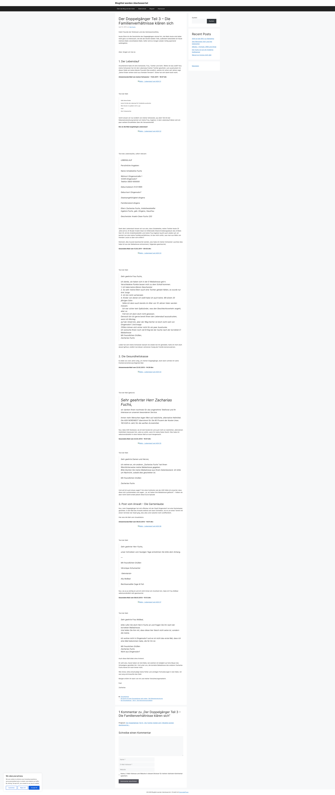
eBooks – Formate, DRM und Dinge (204, 47)
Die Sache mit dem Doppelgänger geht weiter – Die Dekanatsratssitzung (142, 698)
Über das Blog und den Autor (126, 9)
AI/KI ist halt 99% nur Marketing (203, 39)
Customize (11, 787)
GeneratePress (183, 792)
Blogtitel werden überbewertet (131, 3)
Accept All (34, 787)
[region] (22, 782)
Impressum (161, 9)
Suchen (194, 18)
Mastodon (195, 66)
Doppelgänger (125, 696)
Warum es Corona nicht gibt (201, 55)
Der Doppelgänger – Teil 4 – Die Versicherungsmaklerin (136, 700)
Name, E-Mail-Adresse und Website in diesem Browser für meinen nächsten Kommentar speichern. (152, 775)
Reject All (22, 787)
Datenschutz (142, 9)
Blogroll (152, 9)
